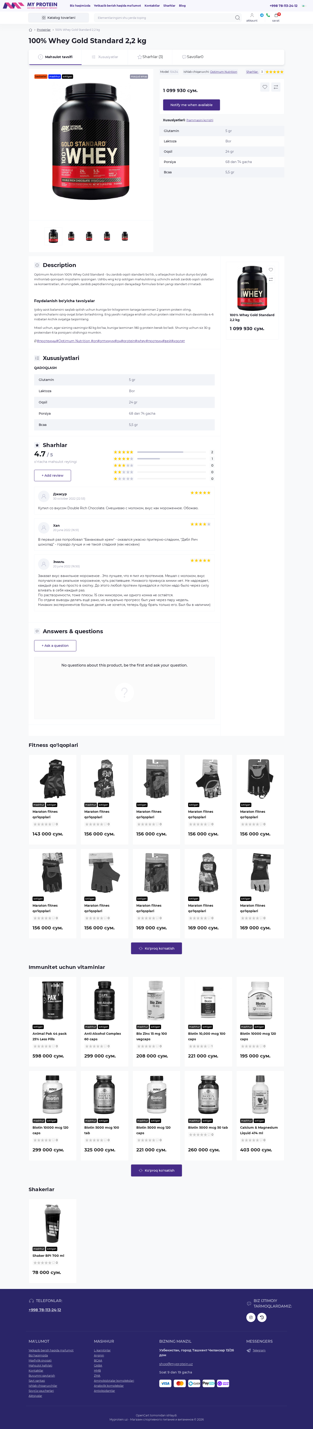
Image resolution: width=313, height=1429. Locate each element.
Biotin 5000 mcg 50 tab (208, 1127)
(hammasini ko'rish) (199, 120)
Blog (182, 5)
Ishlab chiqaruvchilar (43, 1385)
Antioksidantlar (104, 1390)
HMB (97, 1370)
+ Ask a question (55, 646)
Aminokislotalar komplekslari (114, 1380)
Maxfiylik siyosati (40, 1360)
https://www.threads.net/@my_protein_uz (261, 1317)
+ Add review (52, 475)
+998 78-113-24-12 (45, 1310)
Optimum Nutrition (223, 71)
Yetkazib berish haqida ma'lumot (117, 5)
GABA (98, 1365)
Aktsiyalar (35, 1396)
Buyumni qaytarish (42, 1375)
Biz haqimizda (80, 5)
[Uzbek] (304, 6)
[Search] (237, 17)
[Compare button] (275, 87)
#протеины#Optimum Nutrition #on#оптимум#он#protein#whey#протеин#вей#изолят (111, 341)
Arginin (99, 1355)
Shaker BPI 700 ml (48, 1256)
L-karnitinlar (102, 1350)
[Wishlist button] (264, 87)
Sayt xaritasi (37, 1380)
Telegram (259, 1350)
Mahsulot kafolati (40, 1365)
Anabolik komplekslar (109, 1385)
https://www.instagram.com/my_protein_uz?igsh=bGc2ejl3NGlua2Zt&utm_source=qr (250, 1317)
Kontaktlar (152, 5)
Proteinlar (44, 29)
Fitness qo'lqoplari (53, 745)
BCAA (98, 1360)
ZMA (97, 1375)
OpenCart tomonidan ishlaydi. (156, 1415)
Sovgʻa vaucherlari (41, 1390)
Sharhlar (169, 5)
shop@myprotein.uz (176, 1364)
